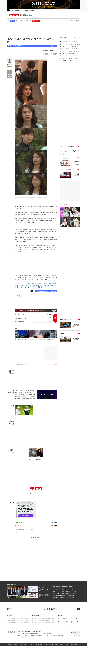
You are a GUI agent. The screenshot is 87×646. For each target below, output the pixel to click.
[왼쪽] (31, 405)
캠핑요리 (59, 621)
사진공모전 (76, 618)
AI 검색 (12, 20)
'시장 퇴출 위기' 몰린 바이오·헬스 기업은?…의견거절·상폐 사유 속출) (29, 398)
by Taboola (12, 373)
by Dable (12, 424)
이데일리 (19, 15)
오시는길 (20, 644)
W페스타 (70, 618)
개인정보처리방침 (74, 644)
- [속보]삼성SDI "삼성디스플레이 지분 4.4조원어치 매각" (17, 618)
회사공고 (15, 644)
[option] (32, 10)
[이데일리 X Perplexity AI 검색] (32, 46)
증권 (75, 37)
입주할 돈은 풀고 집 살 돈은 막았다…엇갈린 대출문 (64, 586)
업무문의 (25, 644)
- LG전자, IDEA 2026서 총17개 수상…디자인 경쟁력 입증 (18, 622)
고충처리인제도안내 (49, 644)
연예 (21, 20)
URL (11, 77)
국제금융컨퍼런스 (66, 621)
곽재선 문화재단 (75, 621)
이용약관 (31, 644)
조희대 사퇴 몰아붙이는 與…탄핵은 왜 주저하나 (63, 595)
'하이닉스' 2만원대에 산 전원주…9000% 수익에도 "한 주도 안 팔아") (28, 394)
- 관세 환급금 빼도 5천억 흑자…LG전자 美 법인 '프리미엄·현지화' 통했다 (18, 620)
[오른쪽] (32, 405)
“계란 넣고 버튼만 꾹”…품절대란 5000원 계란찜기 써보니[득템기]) (28, 390)
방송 (24, 20)
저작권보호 (57, 644)
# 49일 (17, 295)
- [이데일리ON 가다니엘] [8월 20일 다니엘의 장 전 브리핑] (43, 620)
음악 (27, 20)
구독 (71, 9)
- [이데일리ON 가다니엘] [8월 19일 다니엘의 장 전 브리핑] (43, 622)
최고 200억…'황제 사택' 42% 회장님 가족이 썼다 (63, 597)
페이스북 (8, 71)
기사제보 (67, 644)
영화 (30, 20)
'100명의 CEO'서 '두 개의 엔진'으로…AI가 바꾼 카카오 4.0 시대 (66, 593)
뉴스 (71, 37)
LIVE (8, 10)
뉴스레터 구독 (50, 364)
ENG (68, 9)
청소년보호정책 (39, 644)
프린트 (11, 74)
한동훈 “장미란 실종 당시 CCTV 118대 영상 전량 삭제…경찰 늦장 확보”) (29, 396)
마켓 (72, 20)
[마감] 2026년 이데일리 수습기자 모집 (20, 608)
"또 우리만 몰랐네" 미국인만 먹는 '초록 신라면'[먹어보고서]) (27, 392)
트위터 (11, 71)
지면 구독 (55, 364)
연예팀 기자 (9, 64)
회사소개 (9, 644)
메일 (8, 74)
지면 (73, 9)
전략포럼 (65, 618)
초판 (76, 9)
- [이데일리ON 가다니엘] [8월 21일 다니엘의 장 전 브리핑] (43, 618)
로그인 (79, 9)
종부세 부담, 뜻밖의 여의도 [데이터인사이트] (62, 589)
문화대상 (59, 618)
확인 (78, 608)
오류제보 (62, 644)
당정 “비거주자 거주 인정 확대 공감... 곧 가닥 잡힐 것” (64, 591)
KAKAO (8, 77)
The (77, 20)
